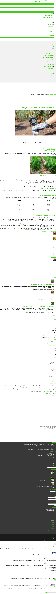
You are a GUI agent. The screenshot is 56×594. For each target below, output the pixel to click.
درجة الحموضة (53, 257)
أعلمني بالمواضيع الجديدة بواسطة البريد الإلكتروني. (48, 337)
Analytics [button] (55, 579)
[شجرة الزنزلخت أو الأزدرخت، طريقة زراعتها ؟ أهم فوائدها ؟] (52, 479)
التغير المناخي (10, 388)
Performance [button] (54, 576)
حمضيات (47, 391)
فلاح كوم (41, 391)
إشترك (55, 505)
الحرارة (3, 388)
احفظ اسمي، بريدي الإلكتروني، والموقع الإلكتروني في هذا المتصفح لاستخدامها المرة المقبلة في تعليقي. (40, 334)
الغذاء (53, 375)
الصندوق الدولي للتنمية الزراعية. (50, 510)
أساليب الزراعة (49, 386)
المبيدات (15, 389)
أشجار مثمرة (36, 386)
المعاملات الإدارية (52, 377)
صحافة (53, 380)
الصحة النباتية (52, 373)
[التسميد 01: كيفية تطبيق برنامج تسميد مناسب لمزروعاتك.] (52, 473)
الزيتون (34, 389)
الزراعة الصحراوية (52, 370)
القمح (19, 390)
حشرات (54, 391)
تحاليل (9, 389)
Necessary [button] (54, 551)
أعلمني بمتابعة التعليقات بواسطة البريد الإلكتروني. (48, 335)
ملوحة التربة (33, 391)
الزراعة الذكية (43, 389)
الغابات (53, 374)
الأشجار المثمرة (52, 362)
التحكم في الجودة (52, 364)
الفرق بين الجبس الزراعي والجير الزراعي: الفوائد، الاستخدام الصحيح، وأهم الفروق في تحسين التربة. (39, 296)
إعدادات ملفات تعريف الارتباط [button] (52, 592)
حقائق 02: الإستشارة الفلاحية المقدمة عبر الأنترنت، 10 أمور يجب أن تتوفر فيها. (38, 449)
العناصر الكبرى (28, 389)
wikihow (26, 229)
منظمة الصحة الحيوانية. (51, 511)
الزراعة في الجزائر (38, 389)
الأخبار (53, 361)
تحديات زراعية (52, 379)
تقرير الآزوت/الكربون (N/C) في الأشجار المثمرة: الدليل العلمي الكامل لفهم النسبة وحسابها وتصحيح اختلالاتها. (38, 306)
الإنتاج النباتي (52, 363)
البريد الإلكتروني (54, 353)
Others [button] (55, 586)
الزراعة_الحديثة (47, 389)
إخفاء (52, 145)
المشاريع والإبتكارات (51, 376)
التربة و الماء (52, 365)
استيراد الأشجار (8, 386)
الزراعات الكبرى (52, 389)
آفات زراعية (54, 386)
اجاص (12, 386)
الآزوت (4, 386)
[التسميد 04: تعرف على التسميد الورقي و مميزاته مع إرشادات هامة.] (52, 485)
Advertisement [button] (54, 583)
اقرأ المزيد (53, 290)
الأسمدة (54, 388)
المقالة (19, 142)
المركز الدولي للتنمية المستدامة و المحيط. (48, 514)
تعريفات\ (4, 389)
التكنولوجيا (53, 368)
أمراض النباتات (18, 386)
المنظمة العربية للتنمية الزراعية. (50, 512)
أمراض (25, 386)
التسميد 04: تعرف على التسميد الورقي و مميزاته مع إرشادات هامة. (43, 445)
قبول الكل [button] (46, 592)
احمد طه (53, 447)
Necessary (53, 552)
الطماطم (31, 389)
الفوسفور (22, 389)
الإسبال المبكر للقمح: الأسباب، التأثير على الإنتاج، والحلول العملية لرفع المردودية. (42, 284)
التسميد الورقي (15, 388)
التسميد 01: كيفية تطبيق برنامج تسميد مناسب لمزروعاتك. (43, 447)
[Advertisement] (33, 88)
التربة (55, 257)
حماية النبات (50, 391)
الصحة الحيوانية (52, 371)
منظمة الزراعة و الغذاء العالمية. (50, 509)
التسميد (53, 367)
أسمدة (43, 386)
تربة (7, 389)
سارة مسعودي (52, 449)
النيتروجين (11, 389)
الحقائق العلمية (52, 369)
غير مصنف (53, 381)
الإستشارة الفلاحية (35, 388)
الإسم (55, 348)
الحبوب (6, 388)
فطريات (44, 391)
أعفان (30, 386)
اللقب (55, 350)
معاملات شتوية (38, 391)
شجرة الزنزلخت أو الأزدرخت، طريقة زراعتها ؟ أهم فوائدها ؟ (43, 448)
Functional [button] (54, 572)
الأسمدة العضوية (49, 388)
